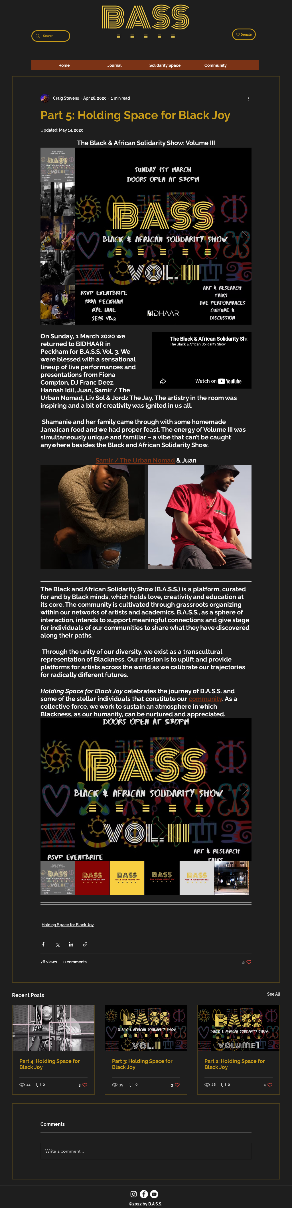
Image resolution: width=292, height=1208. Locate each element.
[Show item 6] (231, 878)
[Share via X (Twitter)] (57, 944)
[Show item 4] (57, 267)
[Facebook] (144, 1194)
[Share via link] (85, 944)
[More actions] (248, 98)
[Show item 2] (57, 199)
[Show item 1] (57, 165)
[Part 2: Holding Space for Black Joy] (238, 1028)
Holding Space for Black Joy (68, 924)
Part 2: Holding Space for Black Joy (234, 1064)
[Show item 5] (57, 302)
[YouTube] (154, 1194)
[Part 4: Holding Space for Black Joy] (53, 1028)
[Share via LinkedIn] (71, 944)
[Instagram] (133, 1194)
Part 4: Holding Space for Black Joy (49, 1064)
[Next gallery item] (245, 236)
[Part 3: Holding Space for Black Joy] (146, 1028)
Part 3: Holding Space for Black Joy (142, 1064)
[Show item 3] (57, 233)
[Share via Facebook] (43, 944)
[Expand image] (163, 236)
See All (273, 994)
